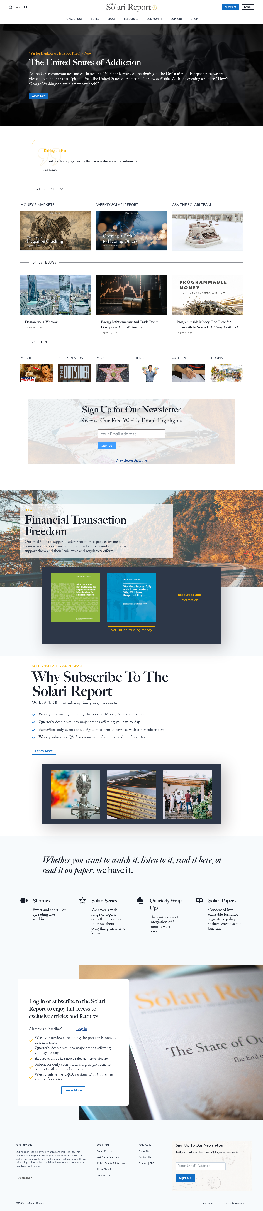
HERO (139, 357)
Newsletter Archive (131, 461)
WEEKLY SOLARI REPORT (117, 204)
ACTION (179, 357)
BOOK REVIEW (70, 357)
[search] (12, 7)
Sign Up (107, 446)
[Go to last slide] (5, 76)
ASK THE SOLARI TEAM (191, 204)
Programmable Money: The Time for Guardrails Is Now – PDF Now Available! (207, 324)
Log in (81, 1029)
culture (40, 342)
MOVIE (26, 357)
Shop (194, 18)
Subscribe (230, 7)
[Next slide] (257, 76)
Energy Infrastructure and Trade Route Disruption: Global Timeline (129, 324)
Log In (247, 7)
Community (154, 18)
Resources (131, 18)
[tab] (124, 131)
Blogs (111, 18)
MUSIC (102, 357)
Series (95, 18)
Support (176, 18)
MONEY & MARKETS (37, 204)
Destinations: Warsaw (41, 322)
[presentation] (55, 295)
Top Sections (73, 18)
